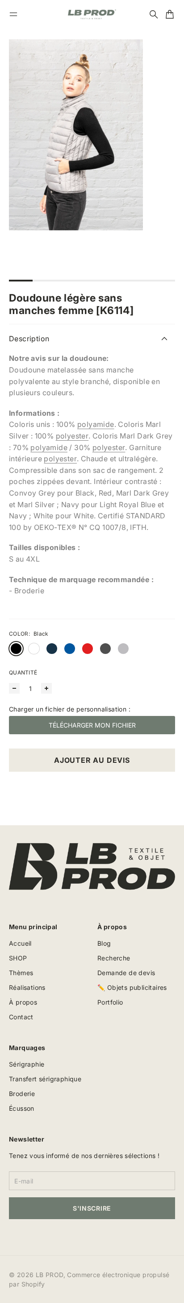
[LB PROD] (92, 14)
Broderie (22, 1093)
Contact (21, 1017)
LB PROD (49, 1274)
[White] (34, 648)
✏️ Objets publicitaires (132, 987)
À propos (23, 1002)
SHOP (18, 958)
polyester (72, 435)
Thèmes (21, 972)
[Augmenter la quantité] (46, 688)
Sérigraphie (26, 1064)
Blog (104, 943)
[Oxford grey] (123, 648)
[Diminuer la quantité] (14, 688)
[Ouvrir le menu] (13, 14)
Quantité (23, 672)
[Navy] (51, 648)
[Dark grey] (105, 648)
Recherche (113, 958)
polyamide (95, 424)
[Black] (16, 648)
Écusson (21, 1108)
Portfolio (110, 1002)
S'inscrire (92, 1208)
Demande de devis (126, 972)
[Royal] (69, 648)
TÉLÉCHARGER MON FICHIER (92, 725)
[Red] (87, 648)
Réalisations (27, 987)
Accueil (20, 943)
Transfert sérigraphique (45, 1079)
